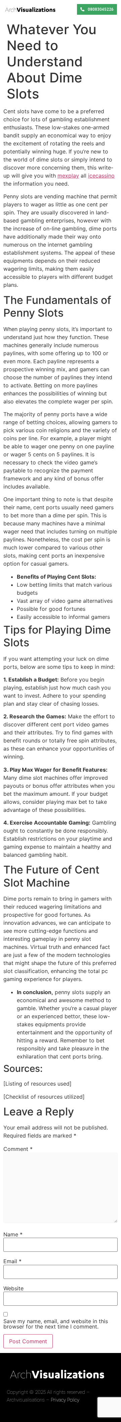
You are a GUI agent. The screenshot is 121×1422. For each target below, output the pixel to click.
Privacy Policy (65, 1400)
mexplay (68, 175)
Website (13, 1288)
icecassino (101, 175)
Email (12, 1261)
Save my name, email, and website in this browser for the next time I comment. (55, 1323)
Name (13, 1234)
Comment (18, 1149)
